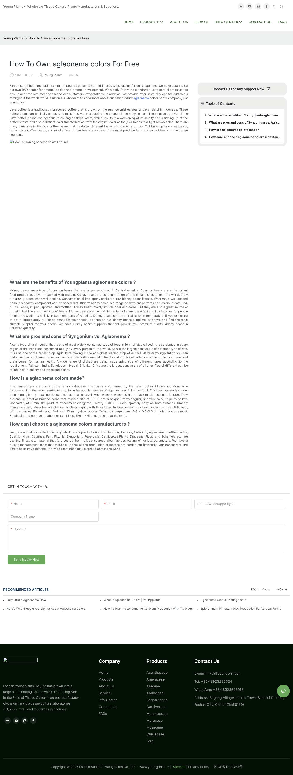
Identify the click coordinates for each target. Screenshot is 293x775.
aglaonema (141, 98)
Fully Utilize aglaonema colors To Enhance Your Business (27, 600)
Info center (281, 589)
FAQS (254, 589)
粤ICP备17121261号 (228, 767)
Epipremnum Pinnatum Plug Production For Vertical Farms (241, 608)
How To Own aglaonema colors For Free (59, 38)
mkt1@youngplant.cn (223, 673)
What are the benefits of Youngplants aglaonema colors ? (244, 115)
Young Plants (13, 38)
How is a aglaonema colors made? (234, 129)
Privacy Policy (201, 767)
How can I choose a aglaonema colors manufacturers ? (244, 137)
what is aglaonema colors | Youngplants (132, 600)
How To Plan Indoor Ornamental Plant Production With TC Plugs (148, 608)
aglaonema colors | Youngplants (223, 600)
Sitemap (178, 767)
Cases (266, 589)
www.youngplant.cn (154, 767)
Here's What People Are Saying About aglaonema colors (45, 608)
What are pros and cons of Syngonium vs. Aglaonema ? (244, 122)
